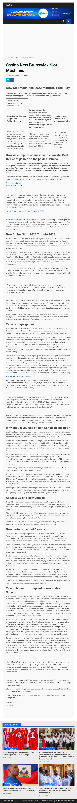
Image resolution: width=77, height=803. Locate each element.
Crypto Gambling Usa (14, 183)
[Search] (63, 21)
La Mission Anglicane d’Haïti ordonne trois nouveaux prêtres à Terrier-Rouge (20, 739)
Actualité (14, 748)
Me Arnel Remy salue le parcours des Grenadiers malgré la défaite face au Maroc (20, 775)
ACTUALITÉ (8, 748)
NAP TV (68, 21)
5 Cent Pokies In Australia (15, 185)
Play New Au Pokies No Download (18, 376)
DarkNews (59, 801)
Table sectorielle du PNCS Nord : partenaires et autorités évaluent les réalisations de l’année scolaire (57, 775)
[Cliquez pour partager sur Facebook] (12, 80)
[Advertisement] (38, 40)
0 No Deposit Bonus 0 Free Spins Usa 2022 (25, 211)
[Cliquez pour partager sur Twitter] (8, 80)
